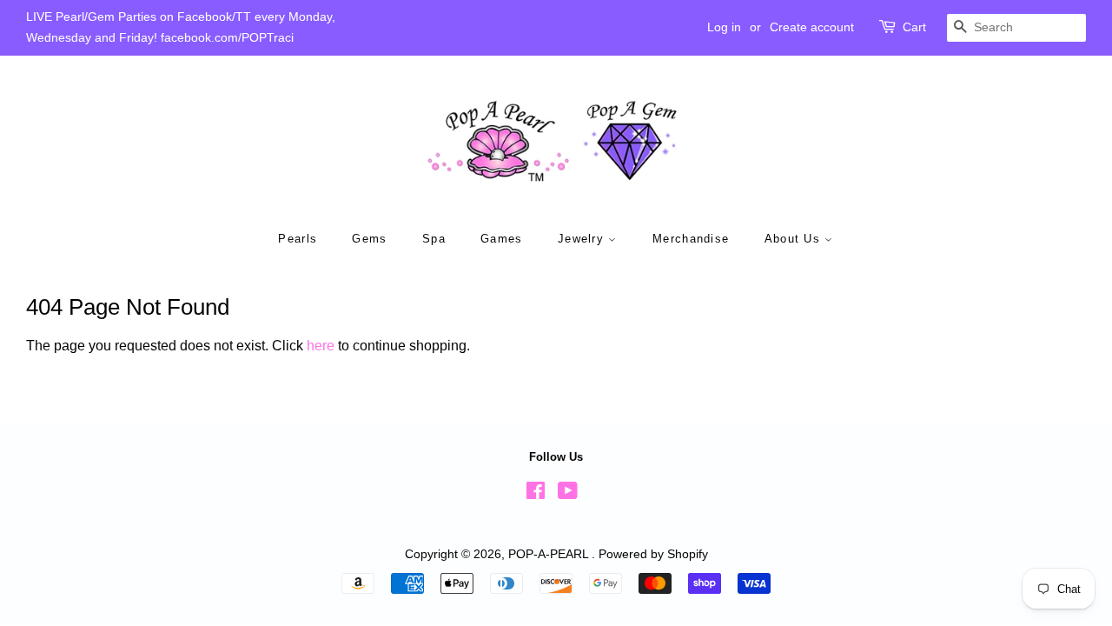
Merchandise (690, 238)
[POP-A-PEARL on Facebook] (536, 494)
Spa (434, 238)
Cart (914, 27)
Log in (724, 27)
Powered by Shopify (653, 554)
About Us (794, 238)
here (320, 345)
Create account (812, 27)
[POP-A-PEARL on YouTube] (568, 494)
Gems (369, 238)
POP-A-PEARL (550, 554)
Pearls (297, 238)
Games (501, 238)
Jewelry (583, 238)
